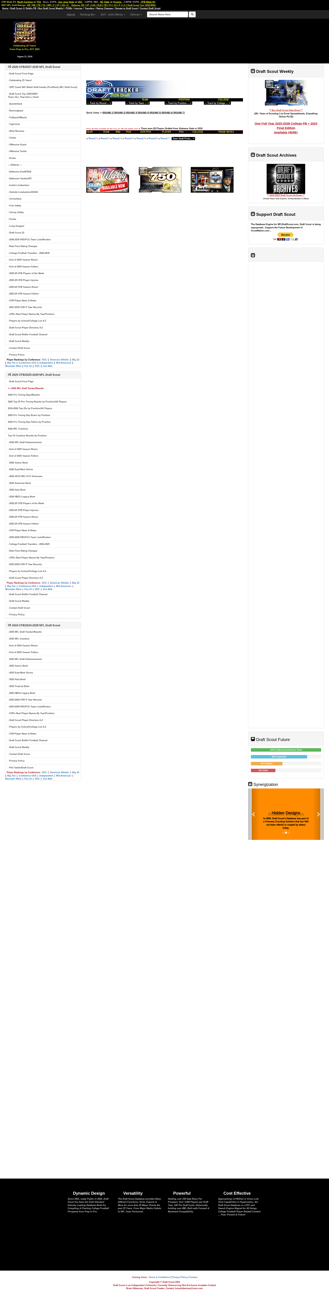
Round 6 (153, 138)
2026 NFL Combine (18, 428)
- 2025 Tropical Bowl (18, 686)
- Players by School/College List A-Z (27, 320)
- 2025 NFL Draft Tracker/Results (25, 632)
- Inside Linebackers (18, 185)
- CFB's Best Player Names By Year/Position (31, 314)
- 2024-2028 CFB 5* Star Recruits (25, 699)
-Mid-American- (64, 362)
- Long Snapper (16, 226)
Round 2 (105, 138)
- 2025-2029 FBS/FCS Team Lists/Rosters (29, 537)
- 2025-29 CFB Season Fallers (23, 293)
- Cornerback (14, 198)
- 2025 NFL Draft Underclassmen (25, 659)
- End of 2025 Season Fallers (23, 266)
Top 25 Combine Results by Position (27, 435)
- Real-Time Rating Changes (22, 246)
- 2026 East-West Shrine (20, 469)
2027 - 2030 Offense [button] (112, 14)
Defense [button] (135, 14)
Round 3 (117, 138)
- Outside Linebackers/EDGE (23, 192)
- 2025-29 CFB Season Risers (23, 287)
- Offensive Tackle (17, 151)
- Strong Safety (16, 212)
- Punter (12, 219)
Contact (193, 1277)
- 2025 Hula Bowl (17, 679)
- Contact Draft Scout (19, 348)
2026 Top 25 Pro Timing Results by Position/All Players (37, 401)
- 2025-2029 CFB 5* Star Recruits (25, 564)
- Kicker (12, 158)
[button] (253, 814)
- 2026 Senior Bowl (18, 462)
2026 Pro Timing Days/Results (24, 395)
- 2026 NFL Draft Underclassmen (25, 442)
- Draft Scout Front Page (20, 73)
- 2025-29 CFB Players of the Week (26, 273)
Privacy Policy (179, 1277)
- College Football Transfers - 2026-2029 (29, 544)
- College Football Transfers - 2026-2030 (29, 253)
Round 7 (165, 138)
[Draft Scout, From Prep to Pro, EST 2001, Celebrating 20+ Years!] (24, 31)
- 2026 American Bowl (19, 483)
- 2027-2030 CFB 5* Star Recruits (25, 307)
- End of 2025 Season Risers (23, 259)
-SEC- (37, 366)
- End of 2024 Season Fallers (23, 652)
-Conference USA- (27, 362)
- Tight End (14, 124)
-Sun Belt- (47, 366)
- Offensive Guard (17, 144)
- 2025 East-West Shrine (20, 672)
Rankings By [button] (87, 14)
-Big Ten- (11, 362)
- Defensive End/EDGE (20, 171)
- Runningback (15, 110)
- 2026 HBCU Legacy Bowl (21, 496)
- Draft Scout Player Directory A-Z (25, 327)
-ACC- (44, 359)
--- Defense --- (15, 165)
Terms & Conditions (159, 1277)
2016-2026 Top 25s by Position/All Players (30, 408)
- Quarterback (15, 103)
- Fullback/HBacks (17, 117)
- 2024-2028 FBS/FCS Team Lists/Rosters (29, 706)
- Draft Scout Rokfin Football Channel (27, 334)
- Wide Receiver (16, 131)
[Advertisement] (189, 39)
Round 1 (93, 138)
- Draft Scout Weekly (18, 341)
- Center (12, 137)
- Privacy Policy (16, 354)
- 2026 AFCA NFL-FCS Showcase (25, 476)
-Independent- (46, 362)
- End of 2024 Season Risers (23, 645)
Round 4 (129, 138)
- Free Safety (14, 205)
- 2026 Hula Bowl (17, 489)
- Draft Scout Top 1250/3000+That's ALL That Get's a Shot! (23, 95)
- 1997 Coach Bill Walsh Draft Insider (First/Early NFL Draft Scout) (42, 87)
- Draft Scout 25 (16, 232)
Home (71, 14)
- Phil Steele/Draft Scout (20, 767)
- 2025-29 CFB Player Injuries (23, 280)
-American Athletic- (59, 359)
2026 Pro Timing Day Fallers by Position (29, 422)
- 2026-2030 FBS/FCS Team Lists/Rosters (29, 239)
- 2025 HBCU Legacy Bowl (21, 693)
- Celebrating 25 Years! (20, 80)
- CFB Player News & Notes (22, 300)
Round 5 (141, 138)
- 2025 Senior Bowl (18, 666)
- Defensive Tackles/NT (20, 178)
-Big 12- (76, 359)
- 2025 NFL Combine (18, 638)
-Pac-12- (28, 366)
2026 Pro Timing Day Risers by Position (29, 415)
